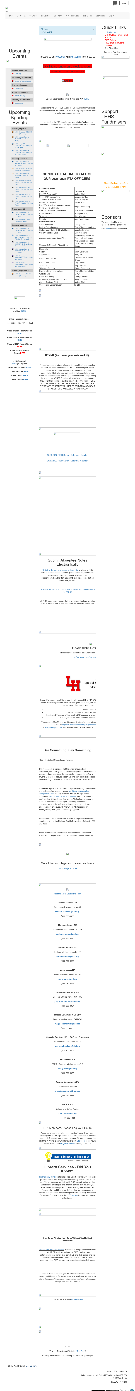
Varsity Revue (19, 88)
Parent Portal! (77, 1299)
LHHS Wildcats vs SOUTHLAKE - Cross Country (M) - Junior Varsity (24, 265)
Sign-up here (31, 1365)
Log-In (111, 15)
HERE (23, 311)
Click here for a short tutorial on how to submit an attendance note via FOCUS (67, 590)
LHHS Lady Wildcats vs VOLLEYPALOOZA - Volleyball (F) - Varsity (24, 164)
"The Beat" (80, 1351)
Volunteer (33, 15)
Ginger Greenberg (68, 1143)
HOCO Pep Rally (20, 96)
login (124, 2)
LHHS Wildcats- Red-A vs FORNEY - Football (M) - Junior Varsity (24, 203)
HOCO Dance (19, 103)
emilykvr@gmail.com (53, 727)
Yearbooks (100, 15)
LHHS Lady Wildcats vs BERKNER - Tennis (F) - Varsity (22, 139)
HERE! (86, 98)
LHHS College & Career (67, 868)
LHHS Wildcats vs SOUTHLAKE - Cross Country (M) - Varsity (24, 258)
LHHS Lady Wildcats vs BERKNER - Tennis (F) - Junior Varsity (24, 175)
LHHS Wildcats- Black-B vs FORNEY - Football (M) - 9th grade (23, 182)
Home (10, 15)
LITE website (72, 1195)
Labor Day (18, 74)
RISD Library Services (48, 1176)
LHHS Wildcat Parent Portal (116, 34)
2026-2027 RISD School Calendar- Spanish (67, 460)
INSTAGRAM (75, 57)
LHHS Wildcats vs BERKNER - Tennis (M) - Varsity (24, 133)
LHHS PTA (21, 15)
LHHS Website (111, 32)
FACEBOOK (60, 57)
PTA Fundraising (72, 15)
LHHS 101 (87, 15)
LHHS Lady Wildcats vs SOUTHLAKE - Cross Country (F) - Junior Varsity (24, 244)
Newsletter (45, 15)
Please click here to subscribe (51, 1249)
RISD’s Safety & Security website (62, 796)
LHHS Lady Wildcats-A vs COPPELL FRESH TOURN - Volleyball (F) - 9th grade (23, 237)
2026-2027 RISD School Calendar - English (67, 454)
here (108, 228)
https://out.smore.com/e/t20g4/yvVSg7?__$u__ (90, 657)
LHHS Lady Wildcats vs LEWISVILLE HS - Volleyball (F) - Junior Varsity (23, 152)
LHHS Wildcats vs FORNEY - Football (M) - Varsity (23, 220)
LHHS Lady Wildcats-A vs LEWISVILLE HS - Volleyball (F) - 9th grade (23, 146)
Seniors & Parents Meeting (23, 81)
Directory (58, 15)
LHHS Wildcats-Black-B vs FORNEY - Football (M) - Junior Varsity (24, 189)
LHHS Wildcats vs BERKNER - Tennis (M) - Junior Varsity (24, 170)
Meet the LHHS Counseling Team (67, 893)
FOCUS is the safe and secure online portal (60, 570)
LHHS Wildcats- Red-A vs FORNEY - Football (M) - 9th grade (23, 196)
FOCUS (108, 37)
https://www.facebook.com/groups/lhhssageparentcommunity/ (87, 724)
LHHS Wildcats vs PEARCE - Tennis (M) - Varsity (23, 275)
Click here (81, 1140)
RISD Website (110, 40)
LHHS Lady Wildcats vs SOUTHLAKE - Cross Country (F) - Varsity (24, 251)
